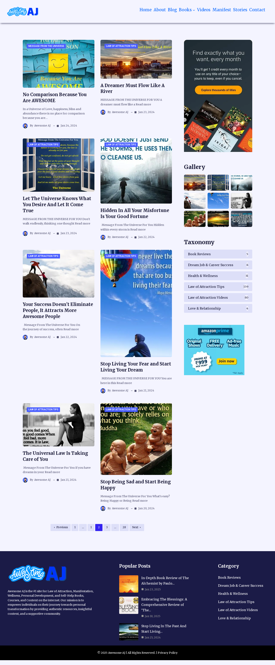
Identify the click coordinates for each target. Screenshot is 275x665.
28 (124, 527)
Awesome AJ (42, 125)
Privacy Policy (168, 653)
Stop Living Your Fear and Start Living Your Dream (135, 367)
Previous (62, 527)
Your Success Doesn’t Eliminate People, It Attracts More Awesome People (58, 310)
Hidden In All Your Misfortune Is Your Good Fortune (134, 213)
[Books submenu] (194, 10)
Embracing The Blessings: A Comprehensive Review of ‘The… (164, 604)
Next (135, 527)
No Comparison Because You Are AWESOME (55, 97)
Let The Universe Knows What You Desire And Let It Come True (57, 204)
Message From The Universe (46, 46)
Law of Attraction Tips (121, 46)
